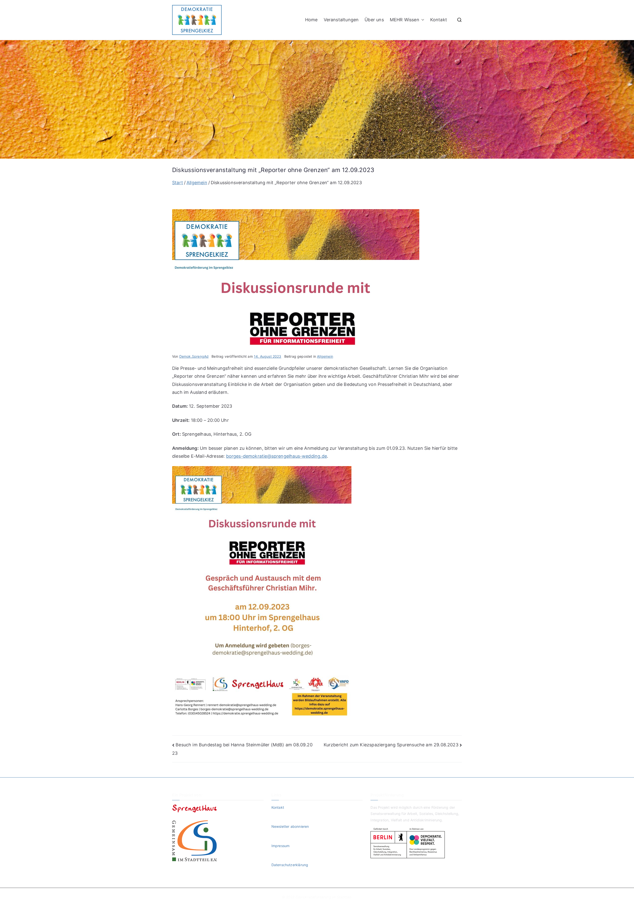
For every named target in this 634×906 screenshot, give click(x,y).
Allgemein (325, 356)
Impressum (280, 846)
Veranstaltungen (341, 19)
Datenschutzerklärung (289, 865)
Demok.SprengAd (194, 356)
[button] (421, 20)
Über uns (374, 19)
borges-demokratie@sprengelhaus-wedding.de (276, 456)
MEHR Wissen (404, 19)
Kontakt (438, 19)
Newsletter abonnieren (290, 826)
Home (311, 19)
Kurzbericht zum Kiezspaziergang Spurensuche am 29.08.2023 (391, 744)
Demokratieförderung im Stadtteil (323, 897)
